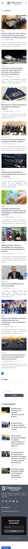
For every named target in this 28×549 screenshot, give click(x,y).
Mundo (3, 102)
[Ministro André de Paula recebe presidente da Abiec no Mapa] (14, 128)
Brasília (4, 439)
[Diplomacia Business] (15, 3)
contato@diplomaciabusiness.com (10, 511)
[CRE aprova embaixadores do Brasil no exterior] (14, 272)
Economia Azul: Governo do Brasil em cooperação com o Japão (18, 426)
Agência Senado (7, 178)
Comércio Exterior (6, 137)
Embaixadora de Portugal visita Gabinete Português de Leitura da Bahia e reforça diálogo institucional (18, 457)
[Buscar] (26, 3)
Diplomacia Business (8, 39)
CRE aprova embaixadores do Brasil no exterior (12, 285)
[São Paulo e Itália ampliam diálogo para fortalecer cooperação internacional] (6, 471)
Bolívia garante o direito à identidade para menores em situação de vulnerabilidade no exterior (13, 248)
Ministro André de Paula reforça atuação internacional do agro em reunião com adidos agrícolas (13, 35)
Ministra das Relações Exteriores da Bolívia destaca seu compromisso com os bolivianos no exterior (13, 321)
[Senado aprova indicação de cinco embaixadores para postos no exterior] (14, 161)
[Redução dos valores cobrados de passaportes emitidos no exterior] (14, 93)
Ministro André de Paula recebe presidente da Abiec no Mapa (13, 140)
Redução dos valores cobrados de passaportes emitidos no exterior (13, 107)
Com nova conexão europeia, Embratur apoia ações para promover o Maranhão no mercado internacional (12, 71)
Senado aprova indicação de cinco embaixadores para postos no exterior (13, 174)
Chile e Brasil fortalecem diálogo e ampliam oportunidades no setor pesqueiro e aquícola (18, 441)
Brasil (3, 31)
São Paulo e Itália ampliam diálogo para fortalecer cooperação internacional (17, 473)
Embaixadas (4, 281)
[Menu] (2, 3)
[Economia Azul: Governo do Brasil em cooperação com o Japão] (6, 425)
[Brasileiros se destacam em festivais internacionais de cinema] (6, 410)
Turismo (3, 65)
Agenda (3, 206)
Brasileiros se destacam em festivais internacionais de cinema (17, 412)
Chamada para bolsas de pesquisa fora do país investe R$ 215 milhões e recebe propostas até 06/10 (13, 212)
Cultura (4, 412)
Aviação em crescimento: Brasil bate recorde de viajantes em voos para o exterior (13, 357)
